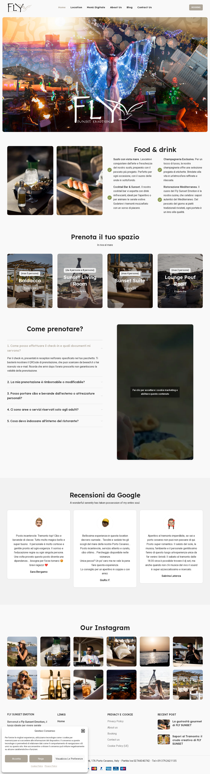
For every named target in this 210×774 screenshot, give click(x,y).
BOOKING (195, 7)
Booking (112, 733)
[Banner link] (29, 281)
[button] (83, 731)
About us (112, 727)
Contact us (113, 740)
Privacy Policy (51, 766)
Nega (41, 759)
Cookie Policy (37, 766)
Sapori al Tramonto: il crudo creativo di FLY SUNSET (187, 740)
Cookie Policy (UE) (117, 746)
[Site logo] (19, 7)
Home (61, 721)
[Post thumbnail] (164, 724)
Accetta (16, 759)
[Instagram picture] (22, 651)
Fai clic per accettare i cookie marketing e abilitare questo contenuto (155, 392)
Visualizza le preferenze (69, 759)
